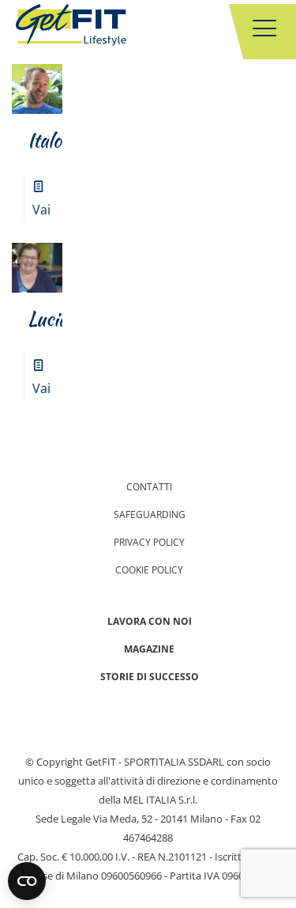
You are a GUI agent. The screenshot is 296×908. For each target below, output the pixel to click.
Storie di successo (149, 676)
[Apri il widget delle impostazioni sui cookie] (27, 881)
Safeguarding (149, 514)
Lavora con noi (149, 621)
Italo (45, 140)
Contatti (149, 487)
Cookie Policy (149, 570)
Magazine (149, 649)
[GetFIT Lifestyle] (71, 27)
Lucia (47, 319)
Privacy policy (149, 542)
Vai (41, 209)
